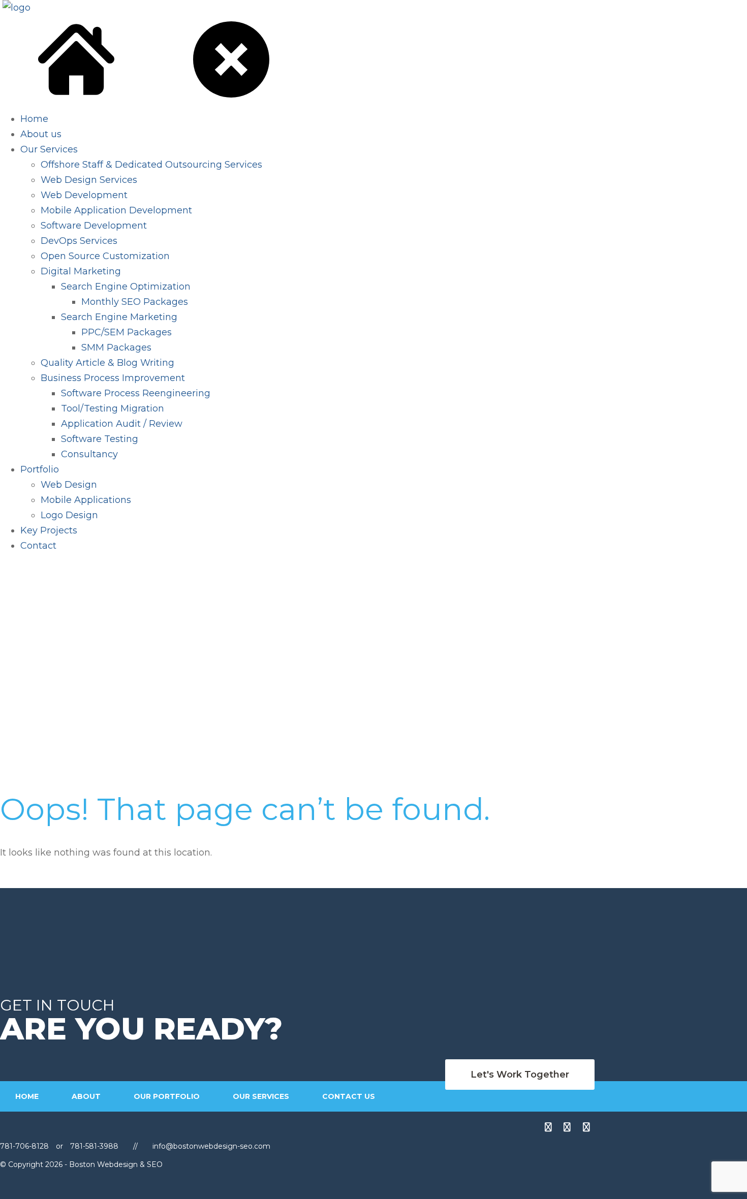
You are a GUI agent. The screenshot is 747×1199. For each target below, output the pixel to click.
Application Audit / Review (121, 423)
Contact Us (348, 1096)
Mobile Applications (86, 500)
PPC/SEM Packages (126, 332)
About (86, 1096)
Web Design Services (89, 179)
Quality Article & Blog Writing (107, 362)
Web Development (84, 195)
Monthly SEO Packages (134, 301)
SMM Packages (116, 347)
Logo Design (69, 515)
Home (34, 118)
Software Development (94, 225)
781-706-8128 (25, 1146)
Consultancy (89, 454)
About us (40, 134)
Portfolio (39, 469)
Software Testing (99, 439)
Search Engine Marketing (119, 317)
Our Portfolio (167, 1096)
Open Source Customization (105, 256)
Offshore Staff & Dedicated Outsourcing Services (151, 164)
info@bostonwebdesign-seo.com (211, 1146)
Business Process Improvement (113, 378)
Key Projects (48, 530)
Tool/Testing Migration (112, 408)
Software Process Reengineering (135, 393)
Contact (38, 545)
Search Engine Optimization (126, 286)
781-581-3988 (94, 1146)
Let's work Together (520, 1074)
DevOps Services (79, 240)
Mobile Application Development (116, 210)
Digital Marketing (81, 271)
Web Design (69, 484)
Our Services (49, 149)
